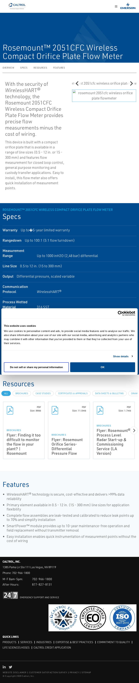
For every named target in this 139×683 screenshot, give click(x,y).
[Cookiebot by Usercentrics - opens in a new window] (120, 313)
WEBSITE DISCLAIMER (15, 672)
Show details (120, 356)
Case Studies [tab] (43, 393)
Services (26, 642)
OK (103, 367)
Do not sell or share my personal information (36, 367)
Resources (40, 67)
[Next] (131, 83)
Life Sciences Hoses (16, 647)
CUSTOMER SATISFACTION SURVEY (48, 672)
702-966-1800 (21, 573)
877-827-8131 (42, 584)
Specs (23, 67)
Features (59, 67)
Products (9, 642)
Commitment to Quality (113, 642)
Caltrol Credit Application (52, 647)
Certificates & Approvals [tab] (73, 393)
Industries (44, 642)
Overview (8, 67)
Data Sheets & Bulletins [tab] (109, 393)
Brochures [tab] (21, 393)
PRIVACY (74, 672)
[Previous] (77, 83)
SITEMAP (86, 672)
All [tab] (6, 393)
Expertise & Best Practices (74, 642)
